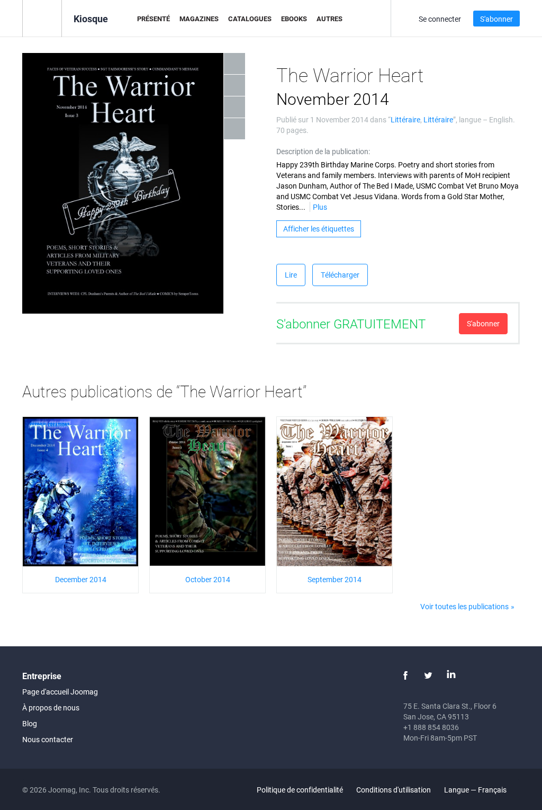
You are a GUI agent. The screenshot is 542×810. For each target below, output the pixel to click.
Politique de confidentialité (300, 790)
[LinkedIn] (451, 675)
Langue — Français (476, 790)
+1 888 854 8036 (431, 727)
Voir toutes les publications (464, 606)
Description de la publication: (323, 151)
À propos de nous (50, 707)
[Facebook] (405, 675)
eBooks (294, 18)
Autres (329, 18)
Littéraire (405, 119)
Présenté (153, 18)
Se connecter (440, 19)
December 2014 (80, 579)
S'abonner (496, 19)
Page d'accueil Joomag (60, 692)
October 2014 (207, 579)
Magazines (199, 18)
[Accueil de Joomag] (42, 18)
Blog (29, 723)
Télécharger (340, 275)
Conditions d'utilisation (393, 790)
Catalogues (250, 18)
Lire (291, 275)
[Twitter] (428, 675)
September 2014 (335, 579)
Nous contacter (47, 739)
